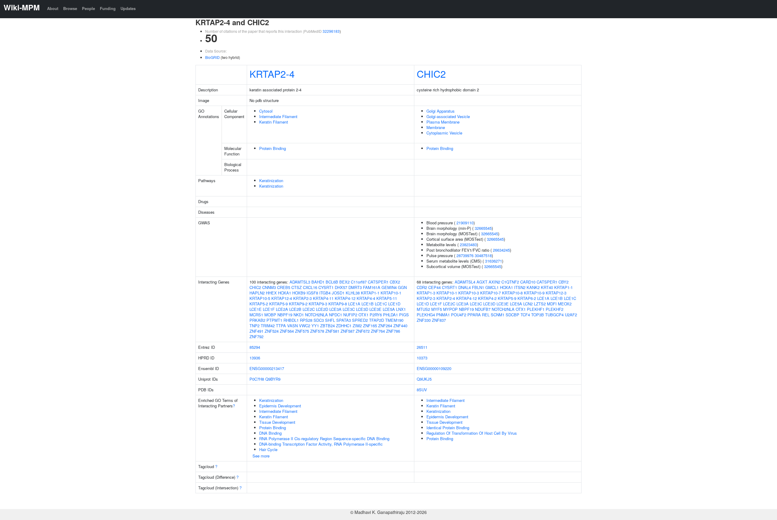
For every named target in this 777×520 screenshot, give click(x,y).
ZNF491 (256, 331)
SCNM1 (497, 315)
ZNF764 (378, 331)
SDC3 (319, 320)
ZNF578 (317, 331)
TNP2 (254, 325)
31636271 (493, 261)
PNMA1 (443, 315)
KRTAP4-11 (323, 298)
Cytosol (266, 111)
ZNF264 (385, 325)
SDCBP (512, 315)
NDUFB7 (482, 309)
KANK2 (533, 287)
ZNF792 (256, 336)
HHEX (271, 293)
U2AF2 (571, 315)
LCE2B (295, 309)
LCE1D (394, 304)
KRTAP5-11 (386, 298)
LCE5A (389, 309)
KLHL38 (353, 293)
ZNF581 (332, 331)
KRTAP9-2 (298, 304)
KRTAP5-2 (258, 304)
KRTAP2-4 (272, 73)
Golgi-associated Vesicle (448, 116)
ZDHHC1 (343, 325)
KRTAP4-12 (345, 298)
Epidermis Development (280, 406)
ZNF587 (348, 331)
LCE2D (322, 309)
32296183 (331, 31)
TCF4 (525, 315)
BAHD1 (317, 282)
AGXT (482, 282)
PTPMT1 (274, 320)
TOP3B (537, 315)
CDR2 (422, 287)
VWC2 (304, 325)
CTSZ (296, 287)
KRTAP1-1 (370, 293)
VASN (292, 325)
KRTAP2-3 (302, 298)
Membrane (435, 127)
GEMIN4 (389, 287)
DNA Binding (270, 433)
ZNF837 (439, 320)
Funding (108, 8)
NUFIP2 (350, 315)
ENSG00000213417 (266, 368)
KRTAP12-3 (556, 293)
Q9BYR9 (272, 379)
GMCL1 (492, 287)
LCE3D (362, 309)
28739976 (464, 255)
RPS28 (306, 320)
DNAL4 (464, 287)
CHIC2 (431, 73)
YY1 (315, 325)
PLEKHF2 (554, 309)
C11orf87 (359, 282)
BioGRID (212, 57)
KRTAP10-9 (534, 293)
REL (486, 315)
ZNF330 (424, 320)
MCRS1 (256, 315)
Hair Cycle (268, 449)
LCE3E (375, 309)
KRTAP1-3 (426, 293)
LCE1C (381, 304)
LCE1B (367, 304)
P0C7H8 (256, 379)
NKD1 (298, 315)
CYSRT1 (326, 287)
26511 (422, 347)
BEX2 (344, 282)
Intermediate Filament (278, 116)
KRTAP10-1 (391, 293)
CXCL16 (310, 287)
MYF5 (436, 309)
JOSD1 (338, 293)
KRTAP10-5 (259, 298)
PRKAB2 (257, 320)
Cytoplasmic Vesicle (444, 133)
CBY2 (563, 282)
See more (261, 456)
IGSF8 (312, 293)
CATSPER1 (378, 282)
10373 (422, 358)
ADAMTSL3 (300, 282)
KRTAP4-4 (366, 298)
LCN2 (528, 304)
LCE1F (269, 309)
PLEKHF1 (536, 309)
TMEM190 (394, 320)
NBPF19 (284, 315)
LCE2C (309, 309)
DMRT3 (355, 287)
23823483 (468, 244)
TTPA (281, 325)
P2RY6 (376, 315)
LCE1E (255, 309)
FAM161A (371, 287)
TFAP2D (376, 320)
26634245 (501, 250)
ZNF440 (400, 325)
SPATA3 (343, 320)
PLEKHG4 (426, 315)
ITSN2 (519, 287)
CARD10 (527, 282)
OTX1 (363, 315)
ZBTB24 (327, 325)
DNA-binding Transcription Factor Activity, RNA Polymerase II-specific (321, 444)
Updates (128, 8)
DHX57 (341, 287)
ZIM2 (357, 325)
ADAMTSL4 (465, 282)
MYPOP (450, 309)
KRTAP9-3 (318, 304)
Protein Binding (272, 148)
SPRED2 (360, 320)
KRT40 (547, 287)
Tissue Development (277, 422)
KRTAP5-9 (278, 304)
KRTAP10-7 (490, 293)
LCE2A (282, 309)
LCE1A (354, 304)
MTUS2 (423, 309)
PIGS (404, 315)
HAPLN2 (257, 293)
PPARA (474, 315)
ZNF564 (287, 331)
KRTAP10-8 (512, 293)
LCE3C (349, 309)
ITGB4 (325, 293)
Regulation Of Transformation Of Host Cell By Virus (471, 433)
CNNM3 (269, 287)
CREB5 (283, 287)
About (52, 8)
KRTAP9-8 (337, 304)
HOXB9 (298, 293)
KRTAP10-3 (468, 293)
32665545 (483, 228)
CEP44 (434, 287)
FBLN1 (478, 287)
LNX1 (401, 309)
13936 (254, 358)
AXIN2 (494, 282)
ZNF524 (272, 331)
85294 (254, 347)
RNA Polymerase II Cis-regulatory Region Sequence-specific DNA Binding (324, 438)
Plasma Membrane (443, 122)
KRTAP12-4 (281, 298)
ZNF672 (363, 331)
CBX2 (395, 282)
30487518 (483, 255)
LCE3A (335, 309)
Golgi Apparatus (440, 111)
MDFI (552, 304)
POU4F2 (458, 315)
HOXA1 (284, 293)
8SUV (422, 390)
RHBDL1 (291, 320)
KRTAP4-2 (487, 298)
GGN (402, 287)
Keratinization (271, 180)
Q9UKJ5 (424, 379)
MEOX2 (565, 304)
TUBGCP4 (554, 315)
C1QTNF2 (510, 282)
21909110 (464, 223)
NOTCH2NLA (316, 315)
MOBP (270, 315)
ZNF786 (393, 331)
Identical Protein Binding (447, 427)
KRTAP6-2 (526, 298)
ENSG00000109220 (434, 368)
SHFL (330, 320)
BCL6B (332, 282)
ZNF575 (302, 331)
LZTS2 (540, 304)
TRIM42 (268, 325)
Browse (70, 8)
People (88, 8)
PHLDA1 (390, 315)
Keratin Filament (273, 122)
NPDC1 (335, 315)
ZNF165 (370, 325)
